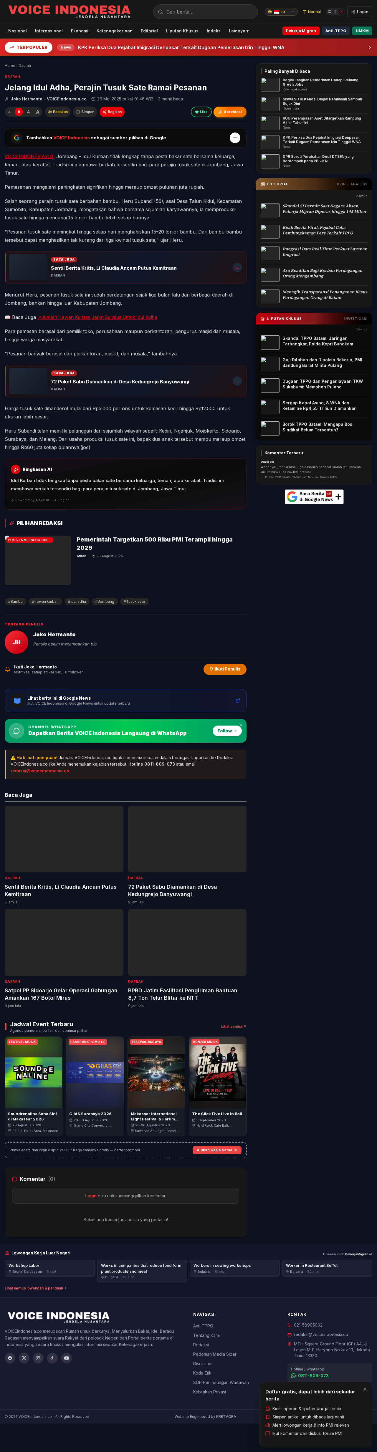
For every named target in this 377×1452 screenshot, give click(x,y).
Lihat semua (231, 1026)
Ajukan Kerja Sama (214, 1150)
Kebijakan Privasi (209, 1391)
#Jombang (104, 601)
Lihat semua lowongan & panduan (34, 1288)
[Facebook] (10, 1358)
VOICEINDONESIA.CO (29, 156)
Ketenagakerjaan (115, 30)
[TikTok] (52, 1358)
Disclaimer (203, 1363)
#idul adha (77, 601)
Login (91, 1195)
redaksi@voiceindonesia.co (40, 770)
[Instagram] (38, 1358)
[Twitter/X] (24, 1358)
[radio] (330, 12)
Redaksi (201, 1344)
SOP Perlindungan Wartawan (221, 1382)
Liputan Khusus (182, 30)
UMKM (362, 30)
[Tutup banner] (241, 724)
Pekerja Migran (301, 30)
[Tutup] (364, 1389)
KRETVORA (226, 1416)
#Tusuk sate (134, 601)
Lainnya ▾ (239, 30)
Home (10, 65)
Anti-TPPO (335, 30)
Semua (362, 196)
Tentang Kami (206, 1335)
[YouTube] (66, 1358)
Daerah (25, 65)
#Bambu (15, 601)
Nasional (17, 30)
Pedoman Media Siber (215, 1354)
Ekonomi (79, 30)
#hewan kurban (45, 601)
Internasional (49, 30)
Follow (224, 730)
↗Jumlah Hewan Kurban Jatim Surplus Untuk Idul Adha (97, 317)
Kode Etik (202, 1372)
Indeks (214, 30)
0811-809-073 (313, 1375)
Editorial (149, 30)
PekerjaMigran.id (358, 1254)
